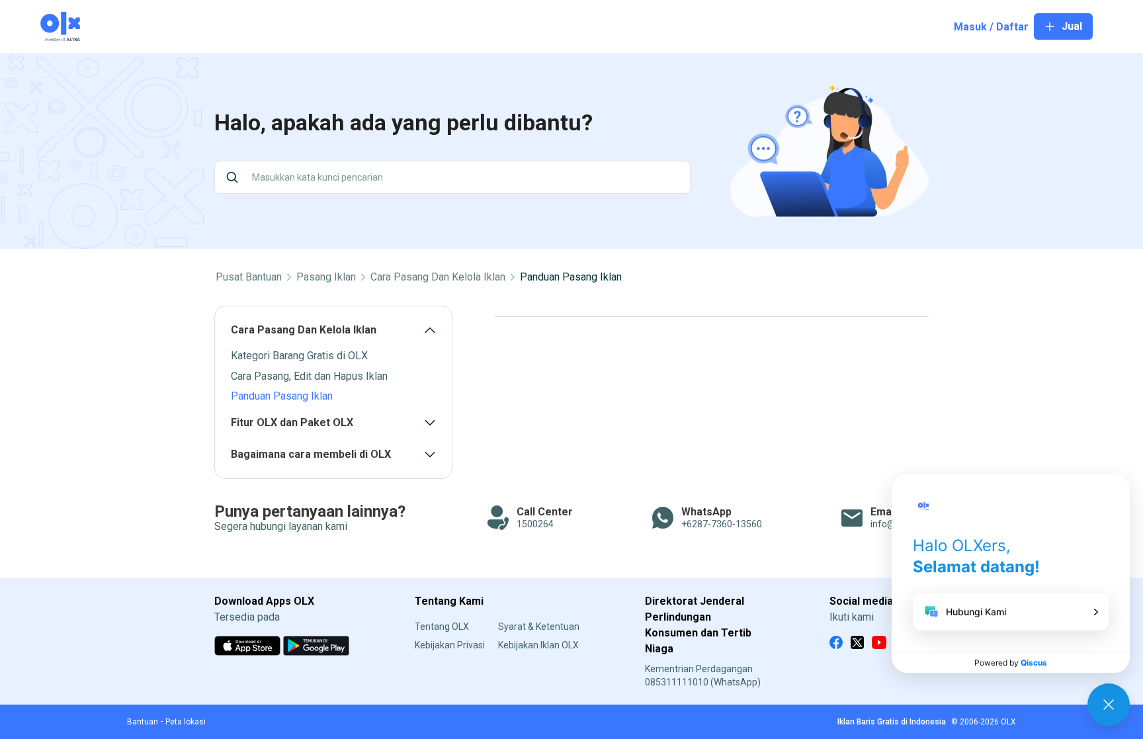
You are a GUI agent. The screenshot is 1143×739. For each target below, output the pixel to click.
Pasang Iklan (326, 277)
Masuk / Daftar (991, 27)
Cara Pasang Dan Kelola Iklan (437, 277)
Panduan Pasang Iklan (571, 277)
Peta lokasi (185, 721)
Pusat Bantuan (249, 277)
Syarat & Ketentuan (538, 626)
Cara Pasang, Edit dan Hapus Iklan (309, 376)
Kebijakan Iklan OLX (538, 645)
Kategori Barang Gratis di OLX (299, 355)
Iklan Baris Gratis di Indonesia (891, 721)
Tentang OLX (442, 626)
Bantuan (142, 721)
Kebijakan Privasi (450, 645)
